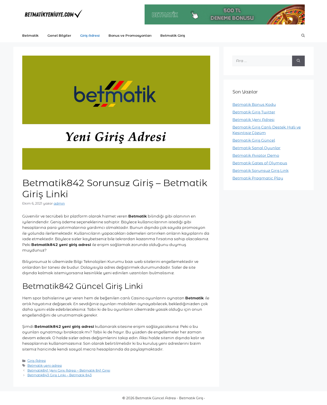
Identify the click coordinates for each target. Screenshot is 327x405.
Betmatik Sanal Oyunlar (256, 148)
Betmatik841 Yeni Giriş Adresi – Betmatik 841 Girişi (68, 371)
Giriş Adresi (90, 35)
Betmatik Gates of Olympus (259, 163)
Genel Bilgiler (59, 35)
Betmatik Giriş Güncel (253, 140)
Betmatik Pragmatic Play (257, 178)
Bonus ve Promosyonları (130, 35)
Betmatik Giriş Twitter (253, 112)
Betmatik (30, 35)
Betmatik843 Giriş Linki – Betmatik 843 (59, 375)
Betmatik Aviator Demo (255, 155)
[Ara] (298, 61)
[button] (303, 35)
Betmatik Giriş (172, 35)
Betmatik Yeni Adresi (253, 119)
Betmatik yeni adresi (44, 366)
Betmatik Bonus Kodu (254, 104)
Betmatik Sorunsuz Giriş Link (260, 170)
